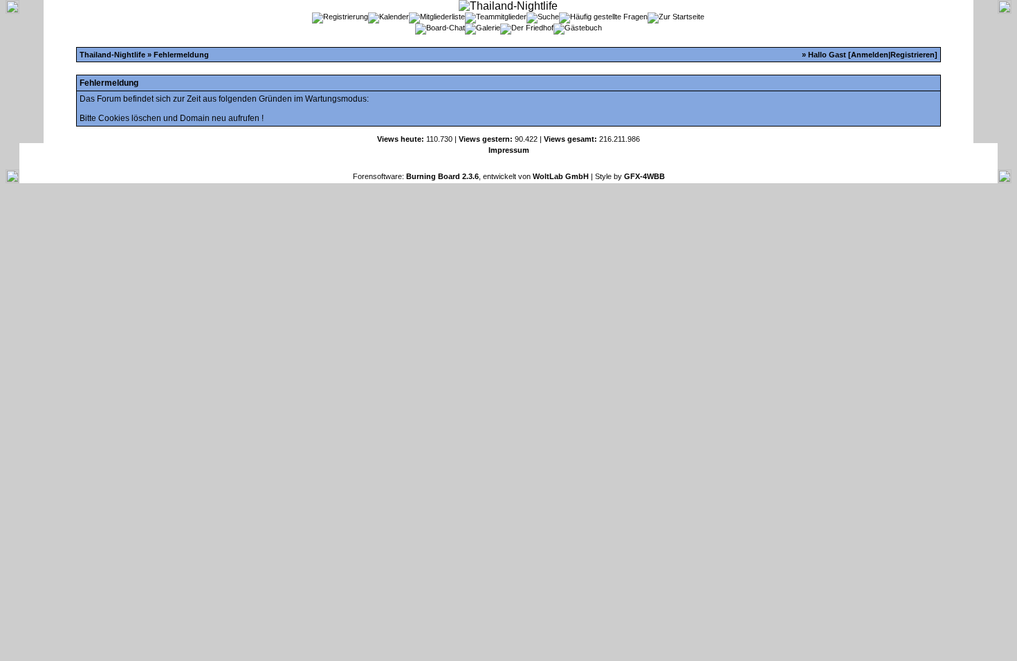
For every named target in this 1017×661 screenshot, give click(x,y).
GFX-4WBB (644, 176)
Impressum (508, 150)
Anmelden (869, 54)
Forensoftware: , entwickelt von (471, 176)
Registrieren (912, 54)
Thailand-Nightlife (112, 54)
